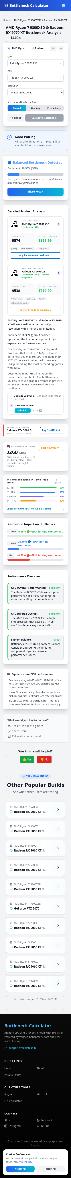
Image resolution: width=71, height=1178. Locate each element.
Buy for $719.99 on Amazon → (36, 310)
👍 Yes (27, 759)
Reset (17, 118)
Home (6, 20)
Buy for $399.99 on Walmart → (35, 255)
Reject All (51, 1168)
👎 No (44, 759)
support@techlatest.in (22, 1048)
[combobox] (35, 63)
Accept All (20, 1168)
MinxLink (42, 1094)
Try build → (22, 410)
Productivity (54, 108)
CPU (9, 56)
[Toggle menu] (63, 5)
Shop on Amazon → (51, 447)
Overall (17, 108)
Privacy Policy (12, 1074)
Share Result (35, 191)
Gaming (35, 108)
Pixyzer (8, 1094)
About (40, 1068)
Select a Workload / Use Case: (22, 102)
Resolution (12, 85)
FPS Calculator (13, 1101)
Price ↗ (37, 410)
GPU (9, 71)
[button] (35, 48)
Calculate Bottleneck (44, 118)
